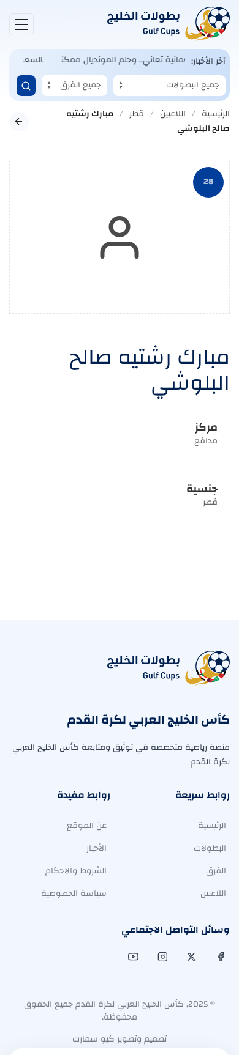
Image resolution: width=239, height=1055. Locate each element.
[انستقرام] (161, 957)
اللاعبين (173, 114)
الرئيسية (216, 114)
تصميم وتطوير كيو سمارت (119, 1039)
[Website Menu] (21, 24)
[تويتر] (190, 957)
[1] (26, 85)
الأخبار (96, 848)
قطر (136, 114)
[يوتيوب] (132, 957)
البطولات (210, 848)
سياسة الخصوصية (74, 893)
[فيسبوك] (220, 957)
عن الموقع (87, 826)
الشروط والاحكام (76, 871)
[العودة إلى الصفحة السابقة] (19, 121)
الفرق (216, 871)
